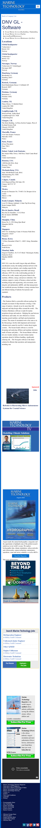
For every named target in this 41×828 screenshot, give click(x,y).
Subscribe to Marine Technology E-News (15, 787)
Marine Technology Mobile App (12, 789)
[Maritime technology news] (13, 7)
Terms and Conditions (9, 795)
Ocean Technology (8, 805)
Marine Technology (8, 807)
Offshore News (7, 816)
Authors (5, 793)
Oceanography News (9, 802)
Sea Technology (7, 804)
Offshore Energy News (9, 814)
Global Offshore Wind (9, 817)
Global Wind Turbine (9, 819)
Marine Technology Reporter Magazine (14, 784)
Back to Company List (9, 16)
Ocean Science (7, 808)
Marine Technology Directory (11, 790)
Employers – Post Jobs (23, 664)
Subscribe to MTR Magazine (11, 786)
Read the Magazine (21, 556)
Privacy (5, 798)
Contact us (6, 792)
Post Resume (10, 663)
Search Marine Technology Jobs (20, 630)
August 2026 (21, 497)
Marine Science (7, 810)
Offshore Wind (7, 820)
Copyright (6, 796)
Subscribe (21, 722)
